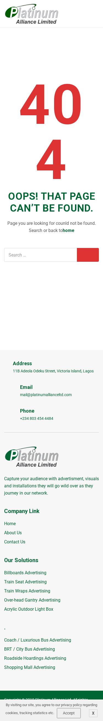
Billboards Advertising (25, 572)
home (68, 230)
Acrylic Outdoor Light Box (28, 609)
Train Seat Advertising (25, 581)
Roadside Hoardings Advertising (35, 658)
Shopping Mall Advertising (29, 667)
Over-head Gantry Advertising (32, 600)
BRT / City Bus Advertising (29, 649)
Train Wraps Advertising (27, 591)
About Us (13, 532)
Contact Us (14, 541)
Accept (69, 713)
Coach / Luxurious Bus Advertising (37, 640)
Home (10, 523)
